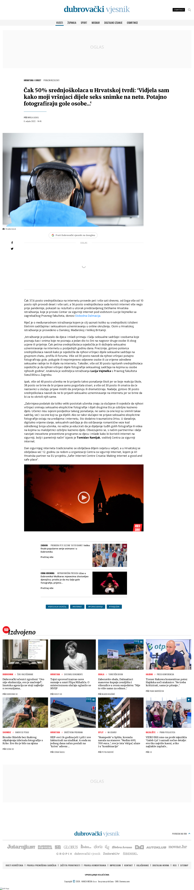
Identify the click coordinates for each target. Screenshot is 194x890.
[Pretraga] (189, 10)
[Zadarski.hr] (111, 853)
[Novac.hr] (178, 847)
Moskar (96, 23)
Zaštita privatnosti (70, 865)
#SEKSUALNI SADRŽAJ (57, 606)
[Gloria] (98, 847)
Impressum (115, 865)
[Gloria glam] (107, 847)
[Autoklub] (156, 847)
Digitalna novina (160, 865)
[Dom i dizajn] (139, 847)
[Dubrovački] (97, 10)
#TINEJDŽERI (114, 606)
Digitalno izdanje (113, 23)
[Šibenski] (130, 853)
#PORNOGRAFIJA (95, 606)
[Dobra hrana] (122, 847)
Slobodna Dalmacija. (88, 315)
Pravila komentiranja (95, 865)
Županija (71, 23)
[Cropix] (64, 853)
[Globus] (71, 847)
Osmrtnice (132, 23)
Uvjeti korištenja (14, 865)
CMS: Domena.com (122, 881)
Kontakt (128, 865)
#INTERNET (77, 606)
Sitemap (184, 865)
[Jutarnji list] (21, 847)
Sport (84, 23)
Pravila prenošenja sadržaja (41, 865)
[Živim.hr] (85, 847)
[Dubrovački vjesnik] (87, 853)
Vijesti (59, 23)
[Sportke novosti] (57, 847)
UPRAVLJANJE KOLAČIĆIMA (97, 874)
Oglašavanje (142, 865)
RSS (175, 865)
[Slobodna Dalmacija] (44, 847)
